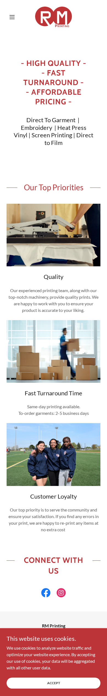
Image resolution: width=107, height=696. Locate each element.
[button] (14, 17)
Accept (53, 683)
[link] (53, 17)
